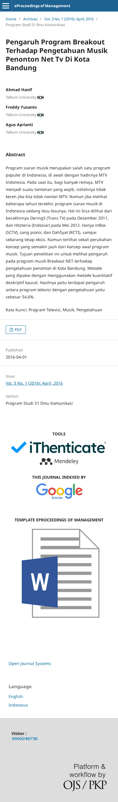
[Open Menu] (5, 5)
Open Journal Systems (30, 663)
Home (11, 18)
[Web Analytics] (24, 739)
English (16, 696)
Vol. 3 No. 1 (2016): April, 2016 (69, 18)
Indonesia (18, 705)
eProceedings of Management (42, 5)
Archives (30, 18)
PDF (18, 329)
